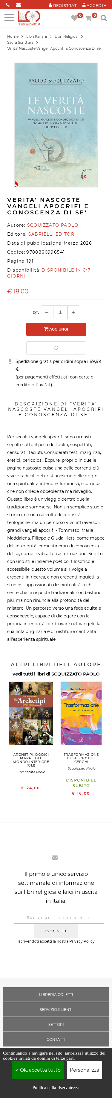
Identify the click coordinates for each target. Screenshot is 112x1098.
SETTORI (56, 1024)
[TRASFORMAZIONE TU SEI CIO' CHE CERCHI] (81, 714)
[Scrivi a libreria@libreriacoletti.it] (18, 3)
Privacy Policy (82, 941)
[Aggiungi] (74, 312)
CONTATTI (56, 1039)
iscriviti (56, 931)
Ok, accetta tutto (40, 1070)
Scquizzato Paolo (31, 772)
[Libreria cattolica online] (29, 18)
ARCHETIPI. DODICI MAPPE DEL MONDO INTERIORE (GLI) (31, 759)
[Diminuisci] (47, 312)
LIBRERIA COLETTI (56, 994)
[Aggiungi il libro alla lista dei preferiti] (56, 348)
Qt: (36, 312)
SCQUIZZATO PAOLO (75, 674)
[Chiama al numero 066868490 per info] (8, 3)
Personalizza (84, 1070)
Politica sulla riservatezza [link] (56, 1087)
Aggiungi (58, 329)
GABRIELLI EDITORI (52, 234)
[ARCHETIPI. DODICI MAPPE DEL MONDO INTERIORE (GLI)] (31, 714)
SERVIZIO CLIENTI (56, 1009)
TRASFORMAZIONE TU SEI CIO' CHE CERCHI (81, 758)
